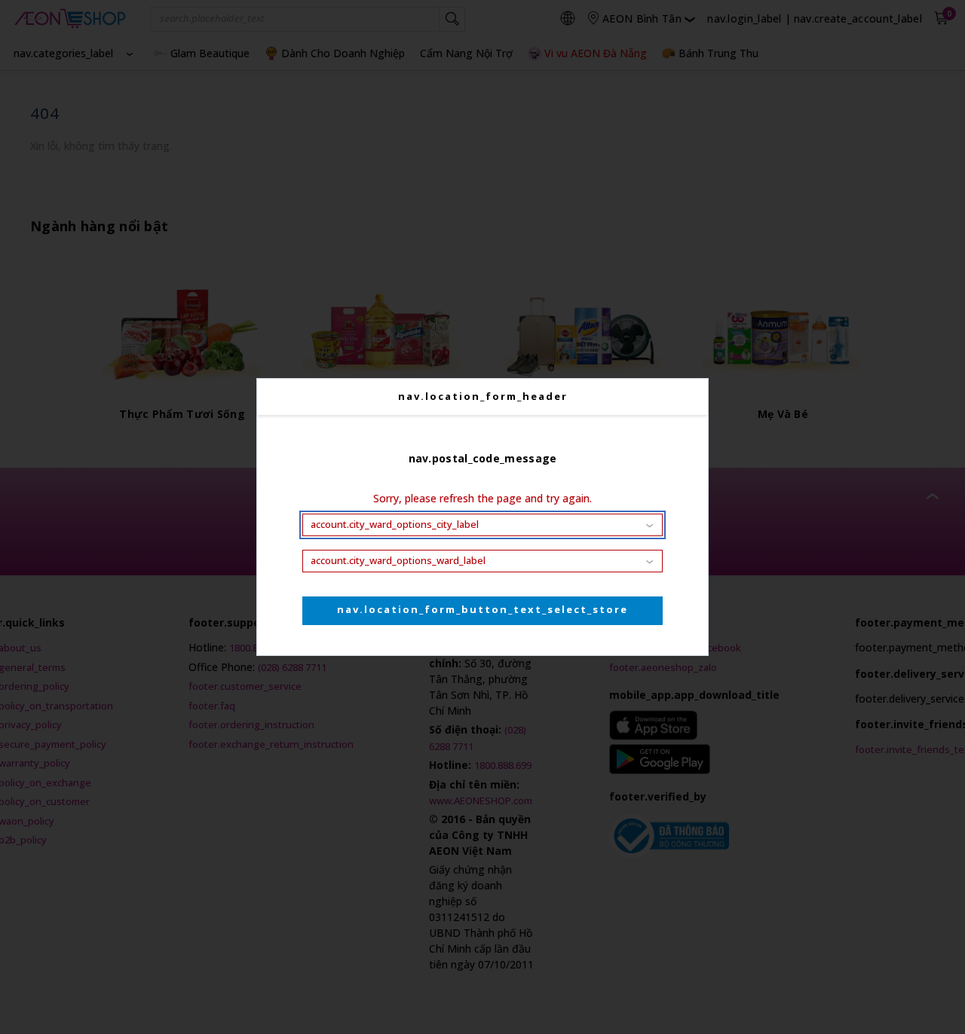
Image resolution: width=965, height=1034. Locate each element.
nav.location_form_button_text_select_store (482, 609)
